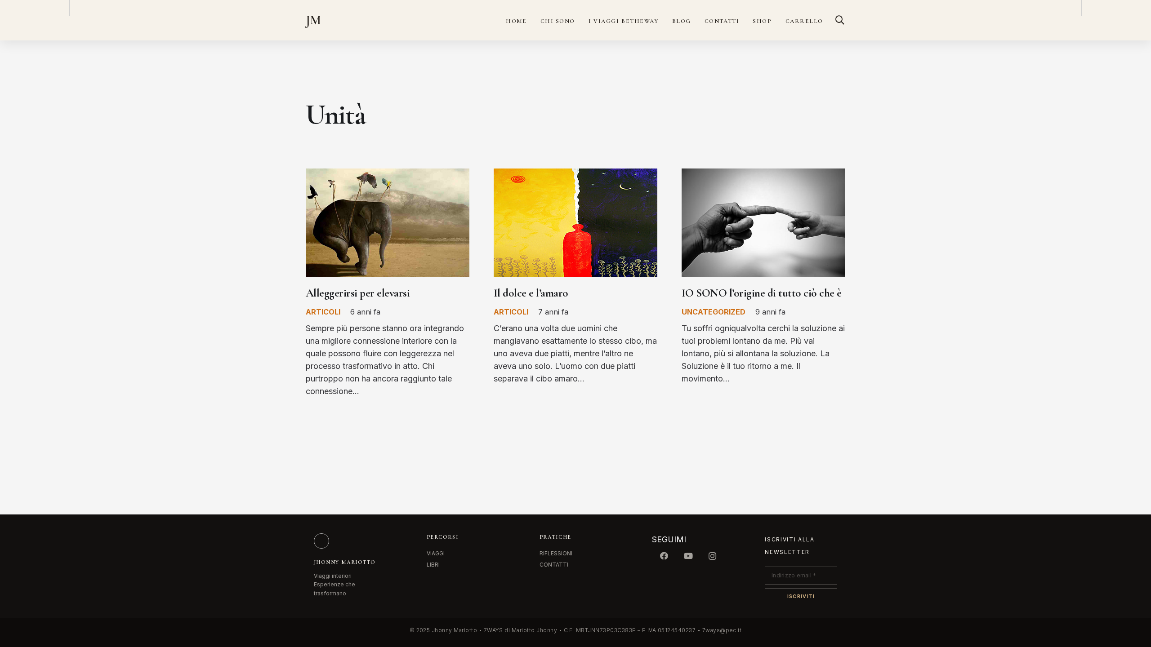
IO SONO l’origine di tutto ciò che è (762, 293)
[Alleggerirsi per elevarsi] (387, 174)
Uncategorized (713, 311)
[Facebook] (664, 556)
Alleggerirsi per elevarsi (358, 293)
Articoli (323, 311)
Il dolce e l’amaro (531, 293)
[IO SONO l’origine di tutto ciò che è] (763, 174)
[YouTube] (688, 556)
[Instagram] (712, 556)
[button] (840, 20)
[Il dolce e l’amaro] (575, 174)
